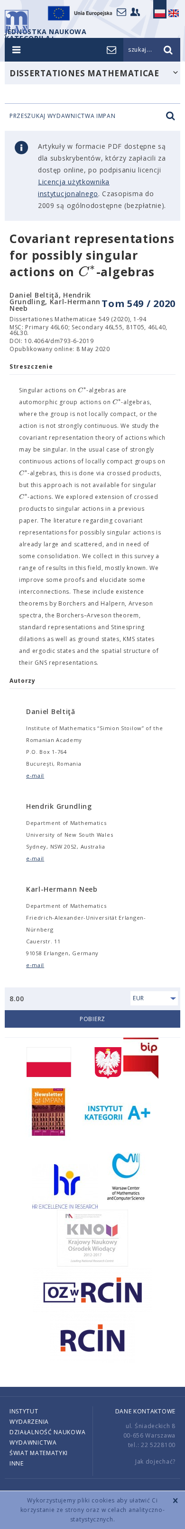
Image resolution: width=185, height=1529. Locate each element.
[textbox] (87, 272)
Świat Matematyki (38, 1453)
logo (16, 21)
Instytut (23, 1411)
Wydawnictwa (33, 1443)
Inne (16, 1463)
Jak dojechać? (155, 1461)
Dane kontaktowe (145, 1411)
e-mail (35, 775)
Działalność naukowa (47, 1432)
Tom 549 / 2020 (139, 303)
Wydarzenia (29, 1422)
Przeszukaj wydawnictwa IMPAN (62, 116)
